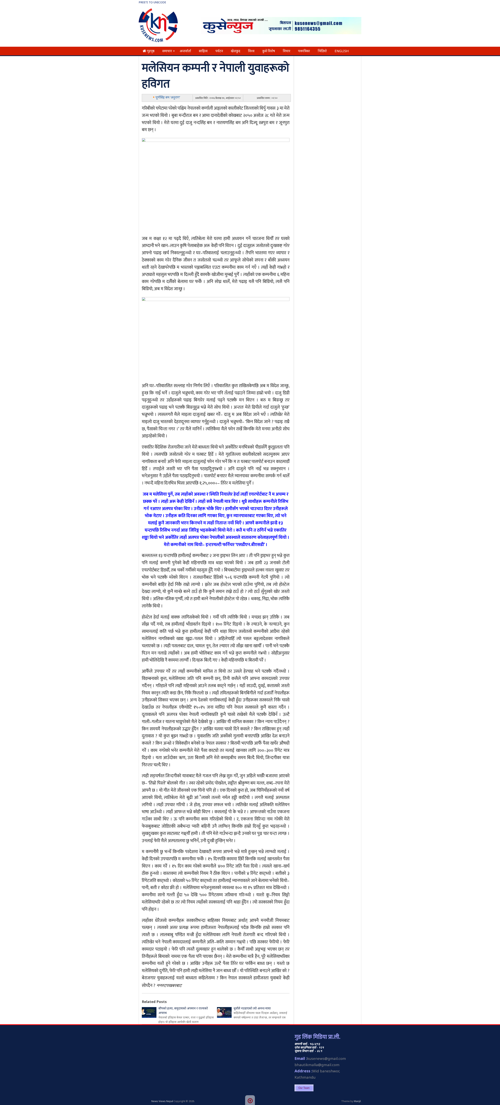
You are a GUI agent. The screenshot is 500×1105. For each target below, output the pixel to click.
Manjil (357, 1101)
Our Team (304, 1087)
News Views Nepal (162, 1101)
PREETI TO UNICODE (152, 2)
